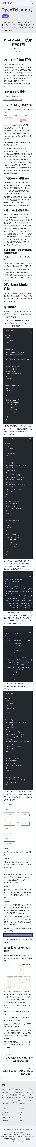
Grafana (4, 1115)
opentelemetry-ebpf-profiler (23, 275)
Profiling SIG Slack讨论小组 (12, 100)
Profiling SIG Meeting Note (12, 96)
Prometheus (5, 1112)
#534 (20, 226)
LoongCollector (6, 1120)
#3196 (16, 266)
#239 (5, 191)
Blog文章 (14, 200)
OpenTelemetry (6, 1117)
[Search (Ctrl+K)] (32, 3)
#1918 (5, 275)
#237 (29, 188)
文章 (30, 940)
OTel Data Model (9, 293)
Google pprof (22, 293)
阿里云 (20, 1112)
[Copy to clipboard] (30, 331)
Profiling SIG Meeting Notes (19, 245)
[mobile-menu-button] (16, 3)
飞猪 (19, 1117)
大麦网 (20, 1120)
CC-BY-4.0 (23, 1132)
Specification (26, 162)
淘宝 (19, 1115)
